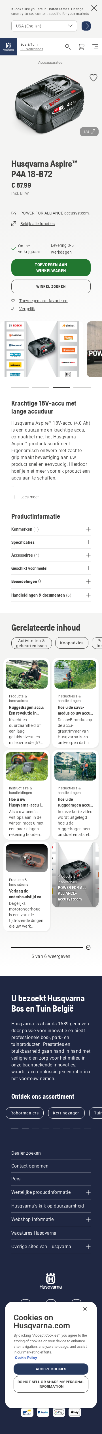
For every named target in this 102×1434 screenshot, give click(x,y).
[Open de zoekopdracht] (68, 47)
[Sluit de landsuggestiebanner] (94, 8)
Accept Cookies (51, 1369)
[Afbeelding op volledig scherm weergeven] (51, 104)
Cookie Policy (26, 1357)
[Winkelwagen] (81, 47)
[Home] (8, 46)
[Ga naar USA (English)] (86, 26)
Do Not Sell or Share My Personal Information (51, 1384)
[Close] (85, 1309)
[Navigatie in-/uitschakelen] (95, 47)
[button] (93, 78)
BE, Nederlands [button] (31, 49)
